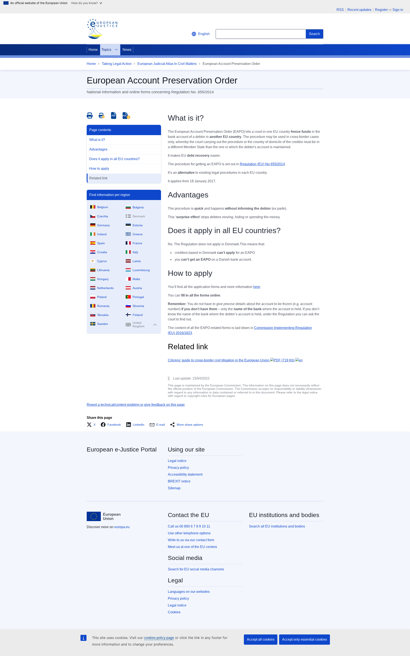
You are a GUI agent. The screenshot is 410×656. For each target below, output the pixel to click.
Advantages (98, 149)
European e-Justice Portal (122, 449)
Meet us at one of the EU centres (192, 547)
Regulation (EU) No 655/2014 (262, 164)
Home (93, 49)
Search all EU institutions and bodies (277, 526)
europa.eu (122, 527)
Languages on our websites (189, 591)
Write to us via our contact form (191, 540)
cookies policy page (159, 638)
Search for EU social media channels (196, 569)
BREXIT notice (179, 481)
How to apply (99, 168)
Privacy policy (178, 467)
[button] (92, 424)
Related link (98, 178)
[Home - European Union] (103, 516)
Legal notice (177, 461)
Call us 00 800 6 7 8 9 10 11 (189, 526)
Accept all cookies (260, 639)
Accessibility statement (185, 474)
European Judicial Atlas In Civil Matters (167, 64)
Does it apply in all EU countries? (114, 159)
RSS (340, 10)
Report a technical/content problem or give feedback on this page (136, 404)
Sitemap (174, 488)
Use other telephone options (189, 533)
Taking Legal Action (117, 64)
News (127, 49)
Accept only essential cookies (304, 639)
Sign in (397, 10)
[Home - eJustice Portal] (102, 29)
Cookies (174, 612)
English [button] (204, 34)
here (256, 287)
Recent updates (359, 10)
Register (381, 10)
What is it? (97, 140)
